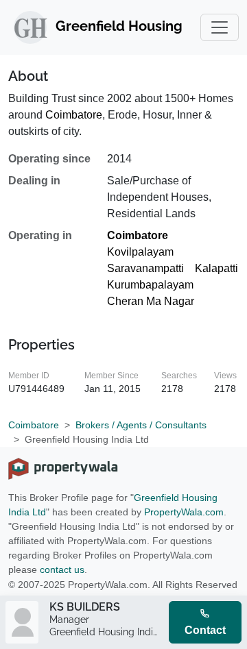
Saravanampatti (145, 268)
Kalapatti (216, 268)
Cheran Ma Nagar (150, 301)
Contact (205, 630)
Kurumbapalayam (150, 285)
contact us (62, 569)
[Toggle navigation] (219, 27)
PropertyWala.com (184, 511)
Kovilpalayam (140, 252)
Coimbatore (73, 115)
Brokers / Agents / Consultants (141, 424)
